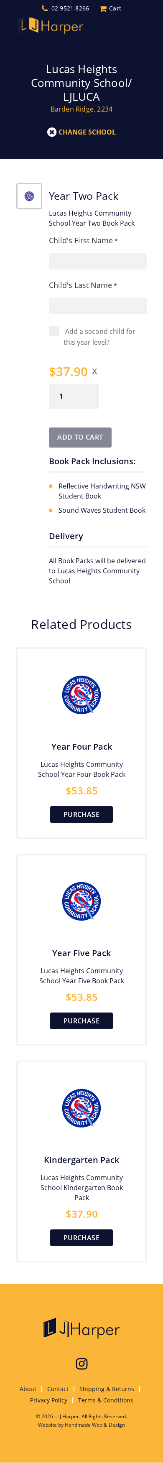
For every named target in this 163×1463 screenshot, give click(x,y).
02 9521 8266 (70, 8)
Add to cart (80, 437)
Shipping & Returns (106, 1389)
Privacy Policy (48, 1400)
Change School (87, 132)
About (28, 1389)
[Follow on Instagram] (81, 1364)
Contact (58, 1389)
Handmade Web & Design (95, 1424)
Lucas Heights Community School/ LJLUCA (81, 82)
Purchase (81, 814)
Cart (115, 8)
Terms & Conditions (105, 1400)
